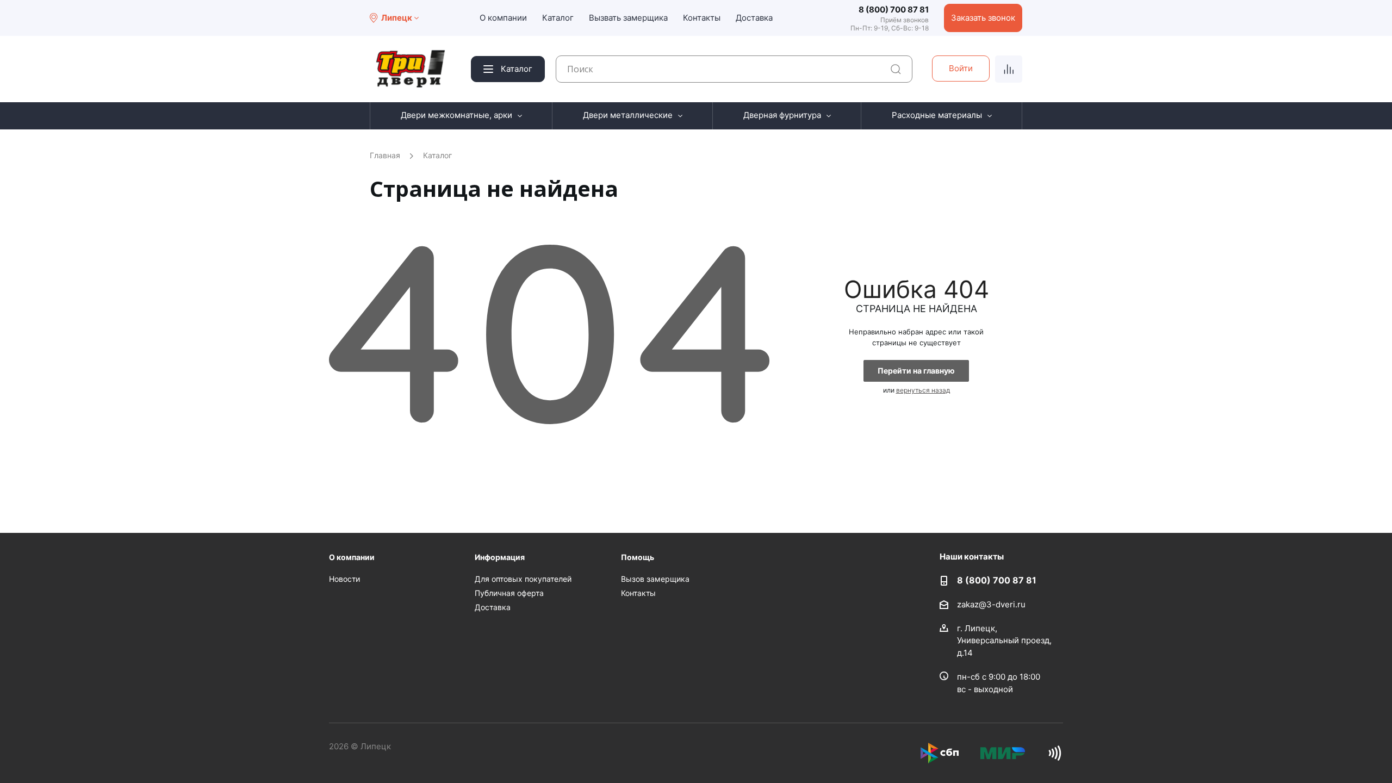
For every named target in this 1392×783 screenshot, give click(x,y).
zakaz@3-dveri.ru (991, 604)
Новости (344, 578)
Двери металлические (628, 115)
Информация (500, 557)
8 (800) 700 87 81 (894, 9)
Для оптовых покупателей (523, 578)
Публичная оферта (509, 593)
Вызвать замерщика (628, 18)
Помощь (637, 557)
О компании (503, 18)
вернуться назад (923, 390)
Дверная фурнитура (782, 115)
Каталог (558, 18)
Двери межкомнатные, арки (456, 115)
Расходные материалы (937, 115)
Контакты (701, 18)
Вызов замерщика (655, 578)
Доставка (754, 18)
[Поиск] (896, 69)
